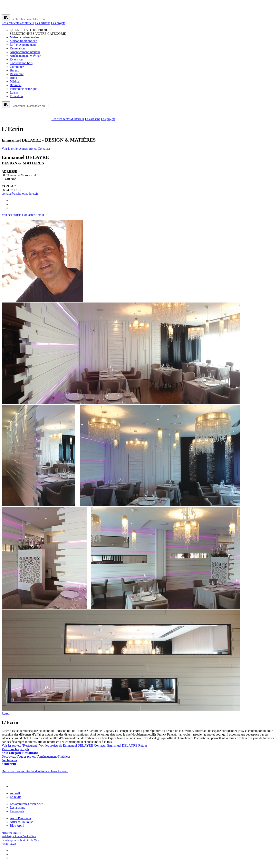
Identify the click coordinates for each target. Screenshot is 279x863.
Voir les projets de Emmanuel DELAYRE (66, 745)
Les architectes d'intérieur (18, 23)
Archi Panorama (20, 818)
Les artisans (42, 23)
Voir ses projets (11, 215)
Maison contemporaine (24, 37)
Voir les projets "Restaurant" (20, 745)
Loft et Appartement (23, 44)
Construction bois (21, 63)
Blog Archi (17, 825)
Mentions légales (11, 832)
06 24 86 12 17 (11, 190)
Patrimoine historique (23, 88)
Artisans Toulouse (21, 822)
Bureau (14, 70)
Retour (39, 215)
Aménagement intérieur (25, 52)
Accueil (15, 793)
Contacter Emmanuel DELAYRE (115, 745)
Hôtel (13, 77)
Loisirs (14, 92)
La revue (15, 797)
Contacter (44, 148)
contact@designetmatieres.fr (20, 193)
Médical (15, 81)
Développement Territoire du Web (20, 840)
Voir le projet (10, 148)
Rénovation (17, 48)
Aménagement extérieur (25, 55)
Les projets (58, 23)
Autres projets (28, 148)
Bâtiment (15, 85)
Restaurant (16, 74)
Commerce (17, 66)
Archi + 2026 (9, 843)
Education (16, 96)
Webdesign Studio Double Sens (19, 836)
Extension (16, 59)
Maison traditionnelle (23, 41)
